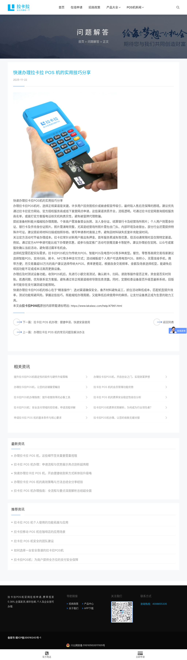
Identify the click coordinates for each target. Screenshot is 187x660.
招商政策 (94, 7)
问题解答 (93, 41)
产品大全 (112, 7)
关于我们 (73, 608)
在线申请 (76, 7)
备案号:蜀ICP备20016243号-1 (24, 637)
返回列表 (168, 322)
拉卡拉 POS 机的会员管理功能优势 (113, 386)
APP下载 (89, 608)
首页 (61, 7)
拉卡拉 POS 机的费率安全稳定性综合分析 (117, 397)
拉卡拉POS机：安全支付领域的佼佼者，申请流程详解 (44, 407)
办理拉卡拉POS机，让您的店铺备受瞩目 (37, 386)
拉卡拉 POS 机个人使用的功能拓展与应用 (41, 522)
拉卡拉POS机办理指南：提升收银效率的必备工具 (42, 397)
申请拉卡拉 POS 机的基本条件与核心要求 (38, 417)
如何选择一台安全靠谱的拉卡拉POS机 (39, 550)
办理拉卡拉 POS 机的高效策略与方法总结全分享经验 (48, 482)
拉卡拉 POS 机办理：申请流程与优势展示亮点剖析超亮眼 (51, 464)
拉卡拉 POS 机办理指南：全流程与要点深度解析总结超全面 (53, 490)
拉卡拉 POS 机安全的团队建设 (34, 541)
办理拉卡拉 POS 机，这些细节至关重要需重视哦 (45, 455)
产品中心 (89, 603)
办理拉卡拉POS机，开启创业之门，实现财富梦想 (122, 376)
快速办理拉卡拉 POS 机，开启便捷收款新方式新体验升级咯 (53, 473)
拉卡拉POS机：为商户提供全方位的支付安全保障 (46, 559)
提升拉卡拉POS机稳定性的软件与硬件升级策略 (41, 376)
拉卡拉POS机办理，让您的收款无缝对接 (117, 417)
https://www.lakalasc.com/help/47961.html (96, 305)
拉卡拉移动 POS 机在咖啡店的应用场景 (39, 532)
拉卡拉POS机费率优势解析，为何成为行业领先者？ (123, 407)
